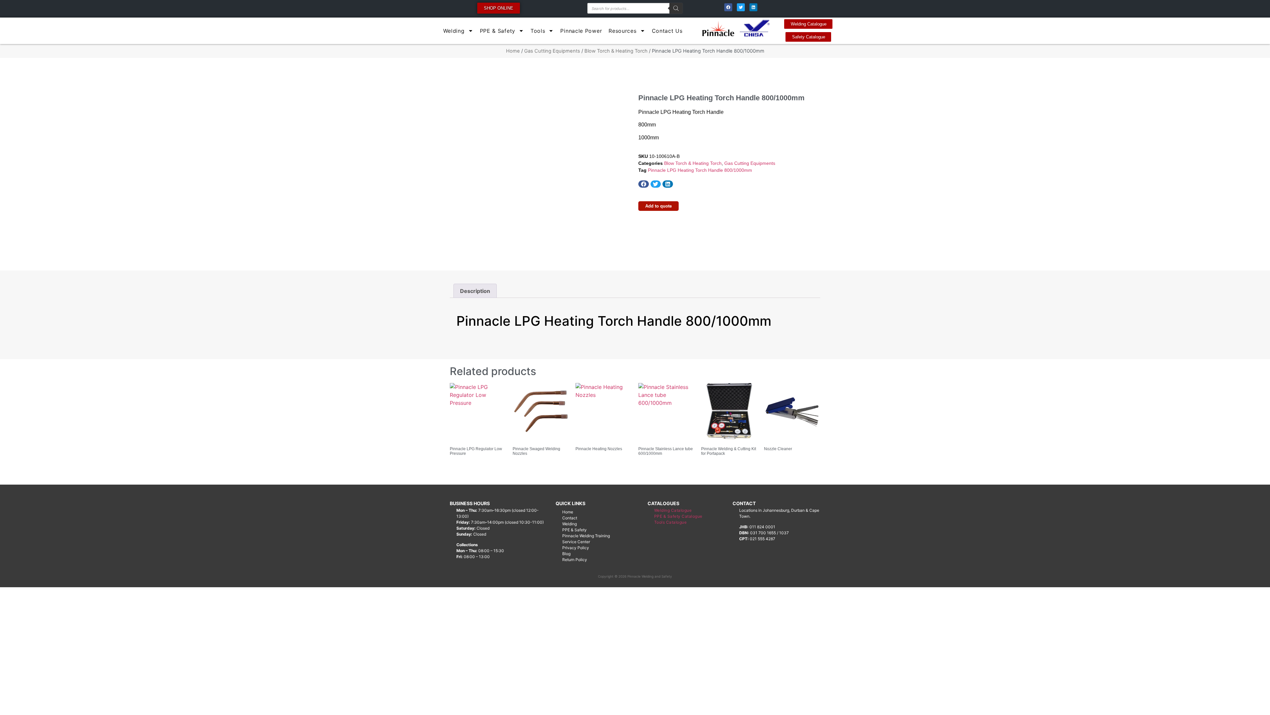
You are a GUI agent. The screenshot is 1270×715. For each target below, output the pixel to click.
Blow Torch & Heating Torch (616, 51)
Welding (454, 30)
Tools (537, 30)
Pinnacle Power (581, 30)
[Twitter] (741, 7)
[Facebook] (728, 7)
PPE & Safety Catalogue (678, 516)
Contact (569, 517)
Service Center (576, 541)
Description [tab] (475, 291)
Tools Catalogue (670, 522)
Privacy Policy (575, 547)
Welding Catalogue (673, 510)
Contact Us (667, 30)
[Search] (676, 8)
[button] (643, 184)
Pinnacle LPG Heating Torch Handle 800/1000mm (700, 170)
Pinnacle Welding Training (586, 535)
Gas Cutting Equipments (552, 51)
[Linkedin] (753, 7)
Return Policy (574, 559)
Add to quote (658, 206)
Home (513, 51)
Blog (566, 553)
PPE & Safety (497, 30)
